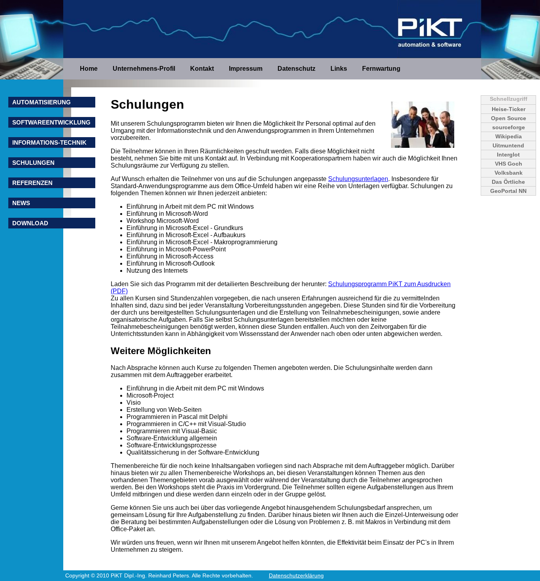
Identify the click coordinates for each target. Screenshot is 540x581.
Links (339, 68)
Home (89, 68)
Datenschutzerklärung (296, 575)
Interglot (508, 154)
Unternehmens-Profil (145, 68)
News (21, 203)
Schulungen (33, 162)
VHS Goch (508, 163)
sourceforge (508, 127)
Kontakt (202, 68)
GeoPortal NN (508, 191)
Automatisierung (41, 102)
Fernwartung (381, 68)
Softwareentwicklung (51, 122)
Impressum (246, 68)
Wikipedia (508, 136)
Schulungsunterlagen (358, 178)
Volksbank (509, 173)
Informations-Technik (49, 142)
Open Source (508, 118)
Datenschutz (297, 68)
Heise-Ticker (508, 109)
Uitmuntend (508, 145)
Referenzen (32, 182)
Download (30, 223)
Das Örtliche (508, 182)
